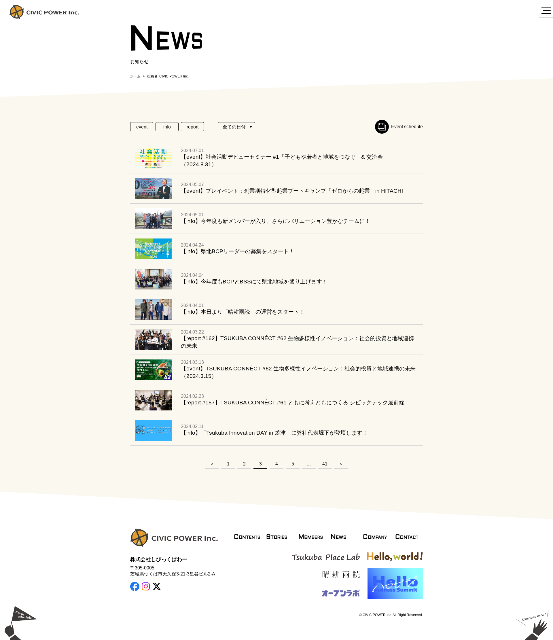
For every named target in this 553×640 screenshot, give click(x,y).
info (167, 126)
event (141, 126)
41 (324, 463)
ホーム (135, 76)
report (192, 126)
